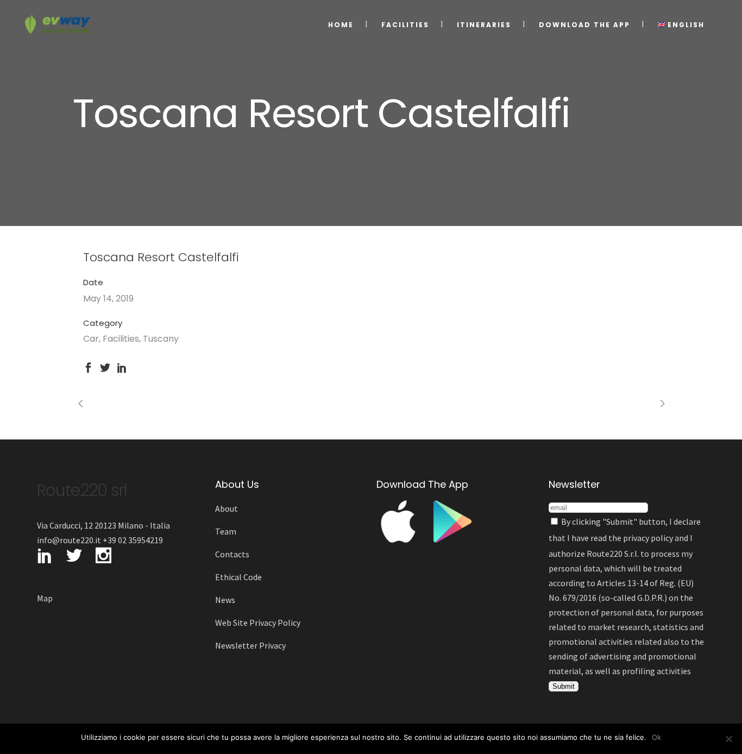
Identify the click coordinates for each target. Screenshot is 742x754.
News (225, 599)
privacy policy (648, 537)
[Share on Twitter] (105, 366)
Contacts (232, 554)
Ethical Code (238, 576)
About (226, 508)
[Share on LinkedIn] (122, 366)
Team (225, 531)
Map (45, 598)
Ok (656, 737)
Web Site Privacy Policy (257, 622)
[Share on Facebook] (88, 366)
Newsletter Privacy (250, 645)
